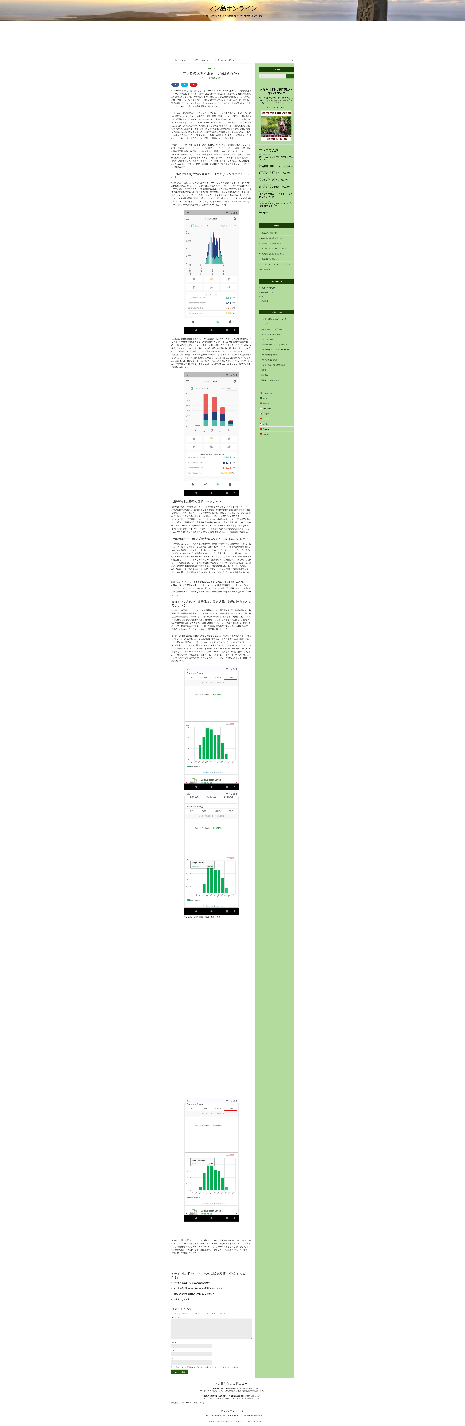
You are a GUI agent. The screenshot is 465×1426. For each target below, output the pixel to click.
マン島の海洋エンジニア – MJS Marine (275, 349)
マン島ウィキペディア (267, 288)
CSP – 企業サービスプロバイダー (273, 329)
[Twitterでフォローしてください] (292, 60)
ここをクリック (283, 102)
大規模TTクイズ (276, 97)
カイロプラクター (267, 324)
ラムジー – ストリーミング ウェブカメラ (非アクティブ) (275, 204)
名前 (173, 1342)
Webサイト (244, 1249)
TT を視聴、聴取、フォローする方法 (276, 166)
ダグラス (261, 178)
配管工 (263, 370)
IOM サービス (234, 60)
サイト (173, 1359)
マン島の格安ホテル (266, 292)
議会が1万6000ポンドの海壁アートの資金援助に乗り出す (224, 1396)
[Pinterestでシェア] (194, 85)
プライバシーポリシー (254, 1421)
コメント (175, 1317)
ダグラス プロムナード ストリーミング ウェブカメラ (276, 195)
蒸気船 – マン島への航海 (270, 380)
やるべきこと (206, 60)
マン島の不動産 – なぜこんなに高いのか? (192, 1282)
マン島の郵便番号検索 (269, 360)
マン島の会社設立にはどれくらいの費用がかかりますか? (198, 1288)
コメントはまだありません (212, 77)
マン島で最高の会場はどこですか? (271, 259)
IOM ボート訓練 (264, 269)
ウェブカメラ (186, 1402)
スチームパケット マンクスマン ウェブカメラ (276, 158)
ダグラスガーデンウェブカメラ (273, 180)
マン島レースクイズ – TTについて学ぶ (272, 248)
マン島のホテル (220, 60)
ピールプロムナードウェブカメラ (274, 173)
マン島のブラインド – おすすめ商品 (274, 344)
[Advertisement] (232, 39)
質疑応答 (211, 68)
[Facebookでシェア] (175, 85)
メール (174, 1350)
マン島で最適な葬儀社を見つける (271, 238)
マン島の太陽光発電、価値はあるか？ (272, 254)
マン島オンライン (232, 8)
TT (259, 164)
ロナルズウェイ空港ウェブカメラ (274, 187)
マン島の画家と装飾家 (269, 355)
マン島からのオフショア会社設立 (273, 365)
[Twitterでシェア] (184, 85)
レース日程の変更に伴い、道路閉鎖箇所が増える (224, 1388)
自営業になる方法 (181, 1299)
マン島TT (194, 60)
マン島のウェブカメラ (179, 60)
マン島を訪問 (263, 301)
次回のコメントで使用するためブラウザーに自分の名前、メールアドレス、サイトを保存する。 (208, 1367)
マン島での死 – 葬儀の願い (268, 233)
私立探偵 (264, 375)
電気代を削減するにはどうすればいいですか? (194, 1293)
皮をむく (274, 171)
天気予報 (174, 1402)
